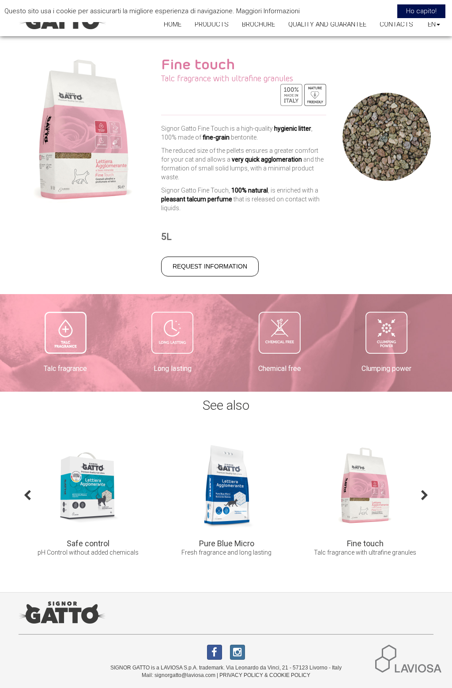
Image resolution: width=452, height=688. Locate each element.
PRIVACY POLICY (241, 675)
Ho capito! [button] (421, 11)
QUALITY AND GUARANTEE (327, 24)
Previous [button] (27, 494)
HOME (172, 24)
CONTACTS (396, 24)
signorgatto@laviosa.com (184, 675)
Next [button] (424, 494)
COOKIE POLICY (289, 675)
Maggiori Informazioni (268, 11)
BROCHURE (258, 24)
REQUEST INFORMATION (210, 266)
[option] (115, 501)
